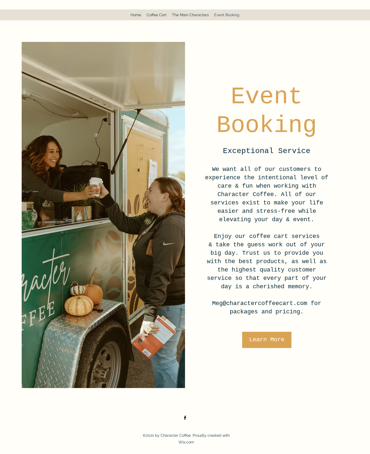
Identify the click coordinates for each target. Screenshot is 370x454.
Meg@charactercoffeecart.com (259, 303)
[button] (266, 340)
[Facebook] (185, 417)
